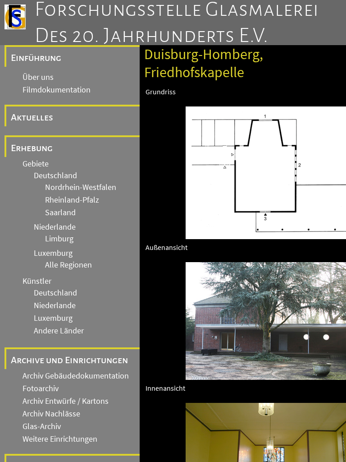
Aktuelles (32, 117)
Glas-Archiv (42, 426)
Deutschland (55, 175)
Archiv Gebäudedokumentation (76, 376)
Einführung (36, 58)
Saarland (60, 212)
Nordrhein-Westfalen (80, 187)
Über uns (38, 77)
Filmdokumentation (57, 90)
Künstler (37, 281)
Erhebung (32, 148)
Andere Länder (59, 331)
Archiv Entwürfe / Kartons (66, 401)
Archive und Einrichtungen (69, 360)
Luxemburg (53, 253)
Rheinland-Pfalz (72, 200)
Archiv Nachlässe (51, 414)
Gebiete (36, 164)
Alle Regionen (68, 265)
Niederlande (55, 227)
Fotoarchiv (41, 388)
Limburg (59, 239)
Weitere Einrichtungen (60, 439)
